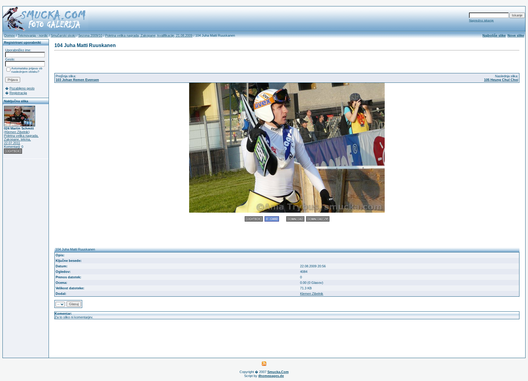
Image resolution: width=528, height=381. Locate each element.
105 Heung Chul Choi (501, 80)
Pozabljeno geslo (22, 88)
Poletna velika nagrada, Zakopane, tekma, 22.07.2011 (21, 139)
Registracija (18, 93)
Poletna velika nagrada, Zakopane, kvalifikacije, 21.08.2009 (149, 35)
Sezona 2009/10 (90, 35)
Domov (9, 35)
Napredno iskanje (481, 20)
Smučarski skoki (63, 35)
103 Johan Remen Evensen (77, 80)
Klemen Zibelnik (16, 132)
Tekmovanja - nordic (33, 35)
